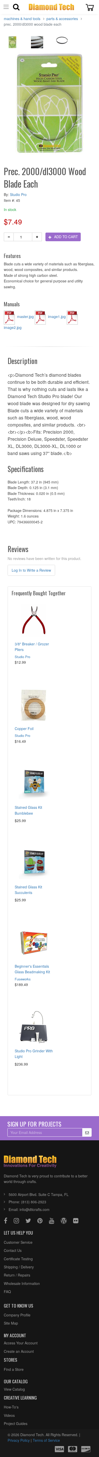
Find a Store (14, 1369)
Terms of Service (46, 1440)
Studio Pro (18, 194)
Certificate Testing (18, 1258)
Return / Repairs (17, 1275)
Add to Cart (65, 236)
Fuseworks (23, 979)
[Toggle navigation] (6, 7)
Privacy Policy (19, 1440)
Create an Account (19, 1351)
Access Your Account (21, 1342)
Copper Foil (24, 728)
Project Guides (15, 1423)
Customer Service (18, 1242)
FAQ (7, 1291)
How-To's (11, 1406)
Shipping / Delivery (19, 1266)
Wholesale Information (22, 1283)
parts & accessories (62, 18)
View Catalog (14, 1389)
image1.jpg (57, 316)
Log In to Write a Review (31, 570)
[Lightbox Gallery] (12, 43)
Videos (9, 1415)
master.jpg (25, 316)
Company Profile (17, 1314)
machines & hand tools (22, 18)
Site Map (11, 1323)
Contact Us (13, 1250)
